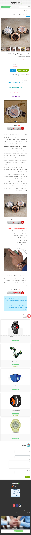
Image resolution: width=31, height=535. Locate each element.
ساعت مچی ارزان (18, 302)
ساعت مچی (20, 298)
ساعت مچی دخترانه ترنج (15, 361)
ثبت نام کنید (10, 531)
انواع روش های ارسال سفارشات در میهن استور (22, 512)
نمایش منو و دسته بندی (23, 6)
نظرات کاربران (13, 14)
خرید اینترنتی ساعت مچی (14, 300)
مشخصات (28, 14)
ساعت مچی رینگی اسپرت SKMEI (15, 336)
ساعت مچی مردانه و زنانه (12, 298)
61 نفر (11, 70)
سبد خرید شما (6, 6)
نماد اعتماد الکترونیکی (26, 510)
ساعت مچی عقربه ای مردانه (21, 305)
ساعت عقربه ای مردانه (10, 302)
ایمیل (29, 454)
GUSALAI (25, 309)
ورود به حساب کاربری (18, 531)
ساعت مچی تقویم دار (12, 307)
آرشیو (25, 316)
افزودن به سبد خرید (21, 70)
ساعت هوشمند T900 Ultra (15, 410)
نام (29, 448)
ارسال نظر (28, 476)
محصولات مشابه (21, 14)
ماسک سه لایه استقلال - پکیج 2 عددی (15, 385)
